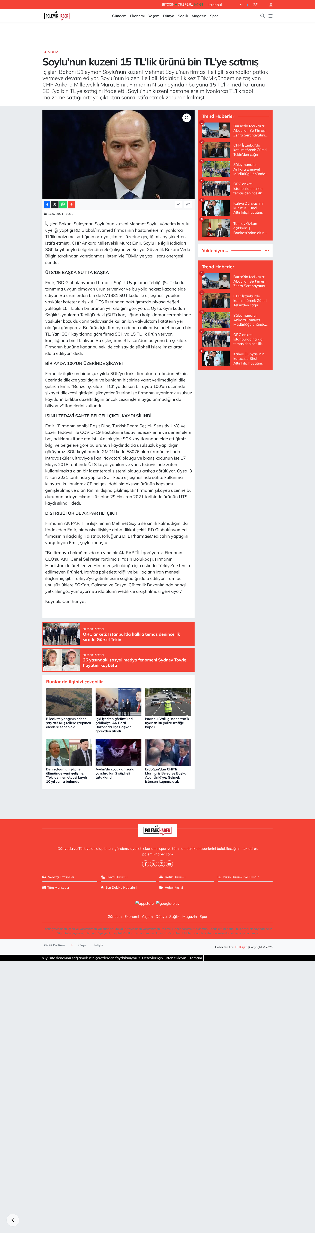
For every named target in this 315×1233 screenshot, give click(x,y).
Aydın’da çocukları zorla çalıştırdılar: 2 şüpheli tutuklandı (115, 773)
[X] (153, 863)
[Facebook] (145, 863)
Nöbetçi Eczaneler (61, 877)
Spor (214, 16)
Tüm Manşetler (58, 887)
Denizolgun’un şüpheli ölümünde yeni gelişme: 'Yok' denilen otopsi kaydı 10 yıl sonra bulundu (66, 775)
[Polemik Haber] (56, 15)
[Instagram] (161, 863)
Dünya (168, 16)
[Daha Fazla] (71, 204)
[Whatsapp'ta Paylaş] (63, 204)
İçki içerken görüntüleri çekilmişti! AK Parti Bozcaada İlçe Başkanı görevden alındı (114, 725)
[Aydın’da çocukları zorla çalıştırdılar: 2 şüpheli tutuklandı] (118, 752)
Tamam (195, 958)
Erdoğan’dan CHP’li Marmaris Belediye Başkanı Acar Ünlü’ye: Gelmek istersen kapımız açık (167, 775)
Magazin (199, 16)
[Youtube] (169, 863)
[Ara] (263, 16)
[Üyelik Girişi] (269, 4)
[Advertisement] (235, 404)
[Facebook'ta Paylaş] (47, 204)
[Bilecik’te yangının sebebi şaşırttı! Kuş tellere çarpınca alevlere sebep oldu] (69, 701)
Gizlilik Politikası (54, 945)
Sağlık (183, 16)
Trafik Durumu (175, 877)
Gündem (119, 16)
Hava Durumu (117, 877)
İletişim (98, 945)
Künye (81, 945)
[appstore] (144, 903)
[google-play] (168, 903)
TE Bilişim (241, 947)
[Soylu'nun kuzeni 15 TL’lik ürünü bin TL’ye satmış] (118, 154)
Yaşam (153, 16)
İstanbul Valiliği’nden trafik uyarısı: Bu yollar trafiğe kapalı (167, 723)
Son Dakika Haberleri (121, 887)
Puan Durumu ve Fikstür (241, 877)
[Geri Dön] (12, 1220)
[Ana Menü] (270, 16)
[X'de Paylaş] (54, 204)
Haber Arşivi (174, 887)
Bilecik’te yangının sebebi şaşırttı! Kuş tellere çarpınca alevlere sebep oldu (68, 723)
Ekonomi (137, 16)
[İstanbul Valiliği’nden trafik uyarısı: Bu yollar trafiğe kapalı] (168, 701)
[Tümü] (267, 250)
